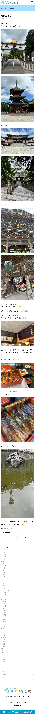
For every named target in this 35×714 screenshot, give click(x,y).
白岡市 (4, 570)
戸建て (4, 655)
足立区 (4, 635)
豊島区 (4, 639)
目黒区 (4, 646)
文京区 (4, 613)
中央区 (4, 619)
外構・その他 (6, 664)
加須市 (4, 577)
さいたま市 (6, 590)
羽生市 (4, 566)
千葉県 (4, 557)
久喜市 (4, 597)
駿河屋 (13, 528)
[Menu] (32, 2)
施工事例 (3, 653)
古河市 (4, 554)
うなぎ (17, 528)
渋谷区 (4, 624)
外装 (3, 662)
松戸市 (4, 561)
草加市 (4, 595)
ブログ (3, 651)
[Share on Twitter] (26, 537)
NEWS (2, 7)
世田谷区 (5, 621)
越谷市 (4, 579)
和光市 (4, 588)
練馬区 (4, 615)
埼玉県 (4, 563)
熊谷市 (4, 575)
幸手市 (4, 592)
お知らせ (3, 648)
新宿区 (4, 637)
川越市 (4, 586)
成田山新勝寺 (6, 16)
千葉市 (4, 559)
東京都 (4, 604)
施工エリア (4, 550)
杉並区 (4, 610)
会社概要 (11, 702)
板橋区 (4, 642)
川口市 (4, 601)
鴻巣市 (4, 581)
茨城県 (4, 552)
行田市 (4, 572)
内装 (3, 659)
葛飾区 (4, 626)
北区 (4, 644)
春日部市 (5, 599)
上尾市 (4, 568)
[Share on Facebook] (9, 537)
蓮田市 (4, 583)
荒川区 (4, 630)
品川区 (4, 633)
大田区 (4, 606)
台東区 (4, 608)
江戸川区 (5, 617)
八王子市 (5, 628)
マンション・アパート (8, 657)
